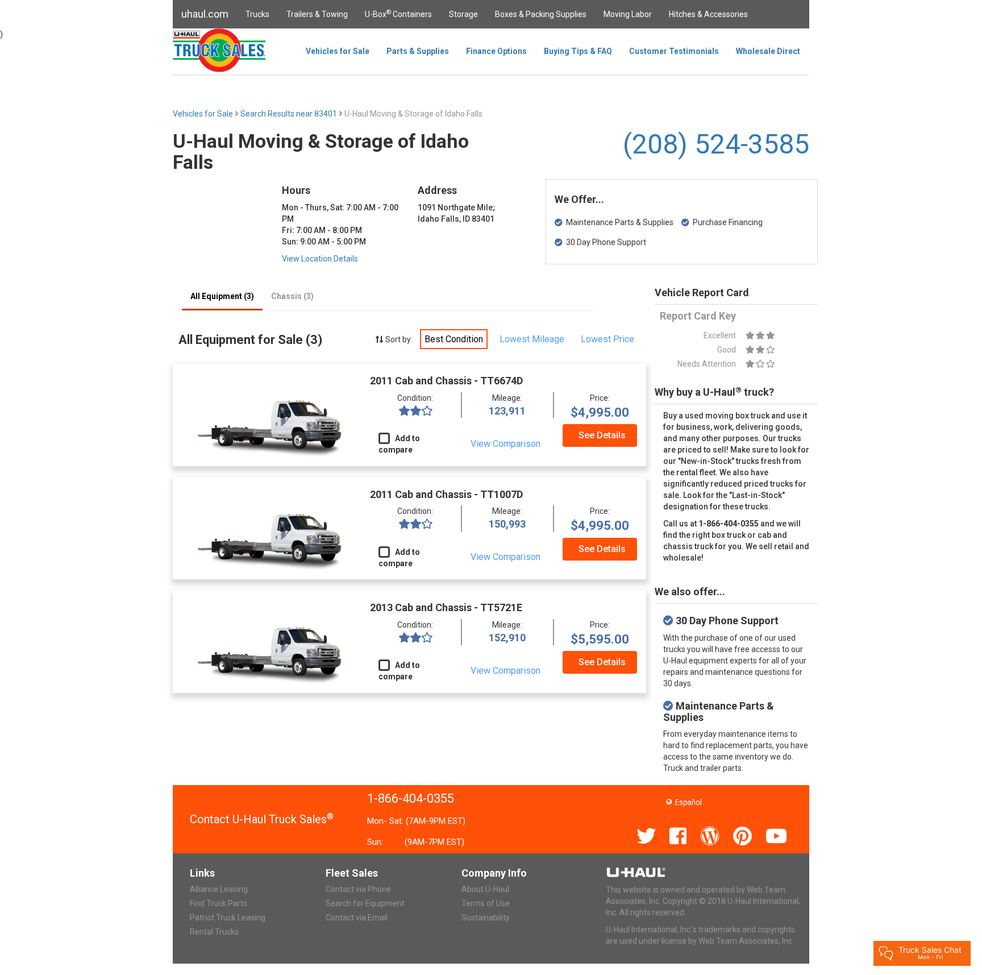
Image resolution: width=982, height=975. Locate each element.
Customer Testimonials (674, 51)
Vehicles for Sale (337, 51)
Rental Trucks (214, 931)
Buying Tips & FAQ (578, 51)
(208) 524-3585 (716, 144)
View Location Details (320, 258)
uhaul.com (204, 14)
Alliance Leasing (219, 889)
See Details (602, 435)
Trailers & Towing (317, 14)
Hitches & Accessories (708, 14)
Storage (463, 14)
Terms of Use (485, 903)
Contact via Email (357, 917)
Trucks (257, 14)
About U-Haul (485, 889)
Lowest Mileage (532, 339)
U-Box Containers (398, 14)
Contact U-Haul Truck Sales (262, 819)
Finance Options (496, 51)
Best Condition (454, 339)
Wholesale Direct (768, 51)
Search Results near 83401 (289, 113)
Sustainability (485, 917)
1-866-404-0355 (410, 798)
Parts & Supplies (417, 51)
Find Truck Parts (218, 903)
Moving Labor (628, 14)
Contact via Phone (358, 889)
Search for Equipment (365, 903)
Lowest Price (607, 339)
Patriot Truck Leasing (227, 917)
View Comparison (505, 443)
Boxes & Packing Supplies (540, 14)
